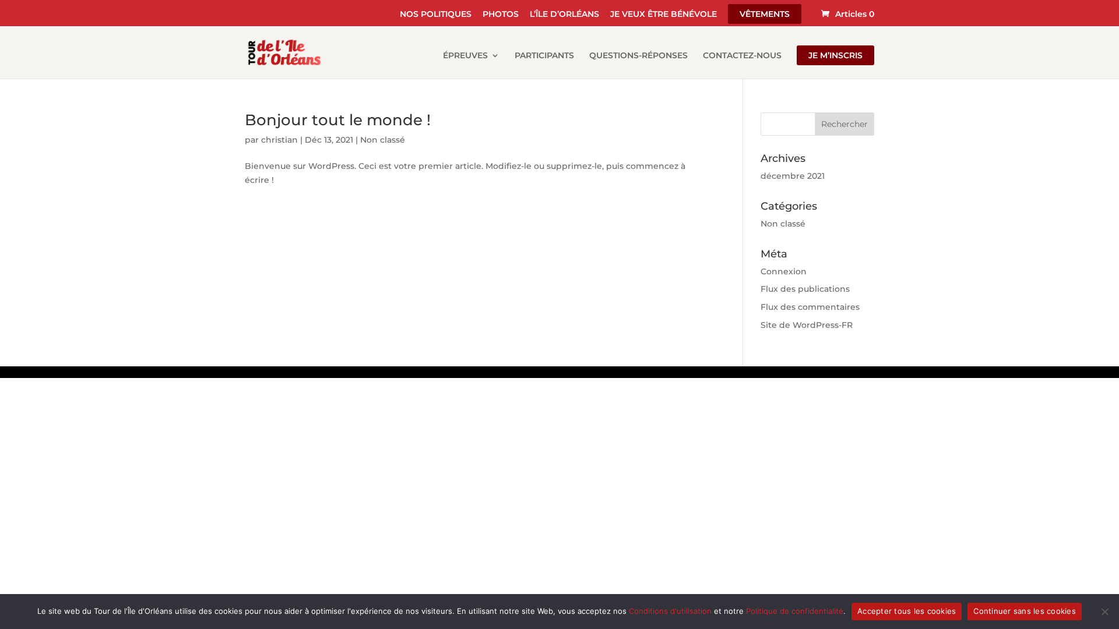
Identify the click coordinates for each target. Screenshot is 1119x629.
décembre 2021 (793, 176)
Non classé (382, 140)
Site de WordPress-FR (807, 325)
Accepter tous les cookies (906, 611)
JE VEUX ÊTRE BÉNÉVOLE (663, 14)
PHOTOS (501, 14)
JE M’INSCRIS (835, 55)
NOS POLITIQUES (435, 14)
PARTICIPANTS (544, 56)
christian (279, 140)
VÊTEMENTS (765, 14)
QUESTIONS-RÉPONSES (638, 56)
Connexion (784, 271)
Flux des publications (805, 289)
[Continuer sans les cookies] (1104, 611)
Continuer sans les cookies (1024, 611)
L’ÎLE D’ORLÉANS (564, 14)
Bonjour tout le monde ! (338, 120)
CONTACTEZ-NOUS (742, 56)
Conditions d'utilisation (670, 611)
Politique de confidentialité (794, 611)
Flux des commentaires (810, 307)
